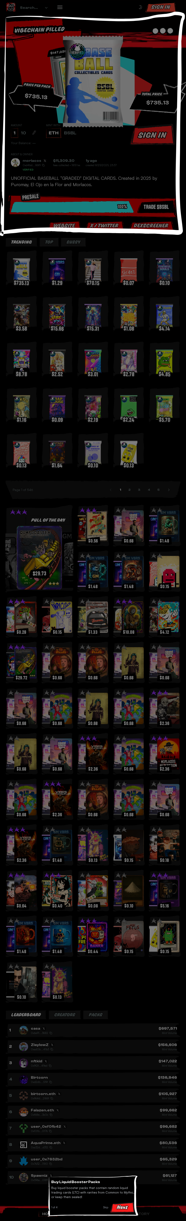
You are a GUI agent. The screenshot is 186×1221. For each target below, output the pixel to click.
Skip (105, 1207)
